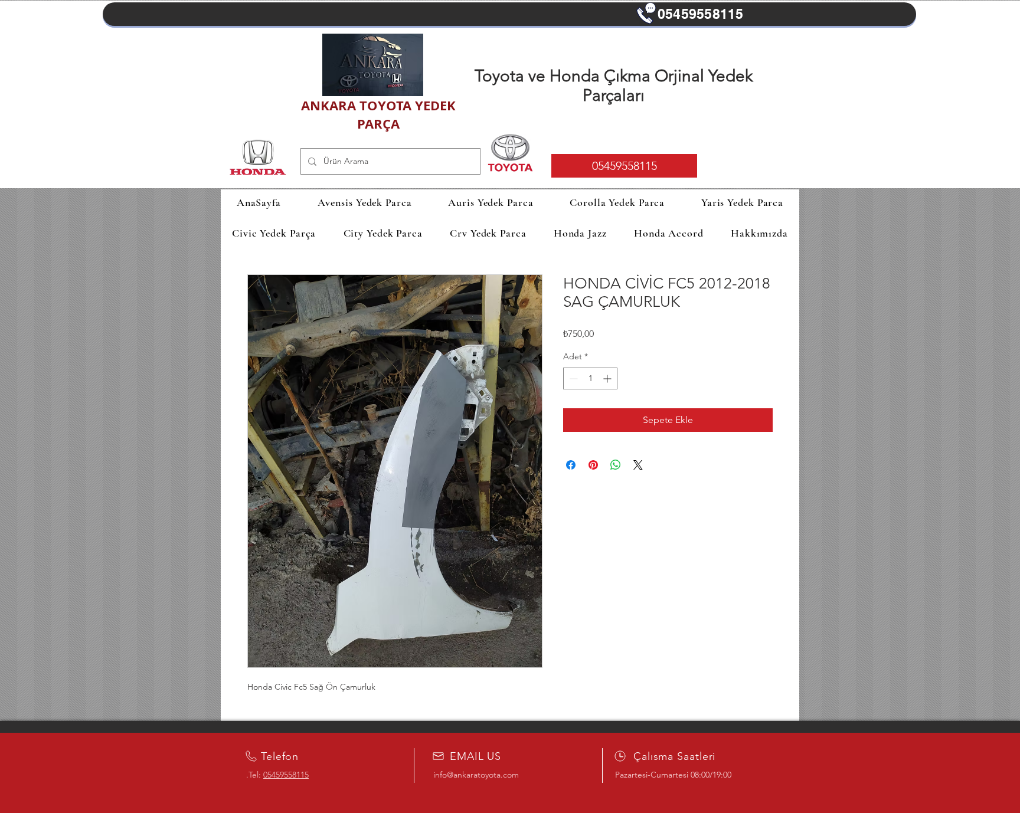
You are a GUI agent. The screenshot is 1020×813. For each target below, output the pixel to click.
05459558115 (286, 774)
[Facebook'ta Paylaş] (571, 465)
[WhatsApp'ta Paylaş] (616, 465)
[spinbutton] (590, 378)
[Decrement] (572, 378)
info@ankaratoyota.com (476, 774)
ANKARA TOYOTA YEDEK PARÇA (378, 114)
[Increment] (608, 378)
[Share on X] (638, 465)
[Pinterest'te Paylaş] (593, 465)
